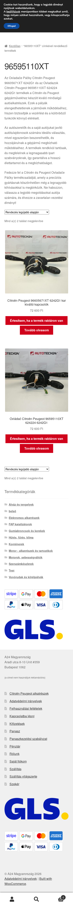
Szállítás (15, 769)
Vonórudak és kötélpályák (26, 577)
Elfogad (12, 26)
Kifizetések (17, 723)
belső (12, 511)
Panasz (15, 731)
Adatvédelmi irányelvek (26, 701)
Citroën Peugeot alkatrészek (29, 693)
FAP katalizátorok (20, 524)
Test (11, 570)
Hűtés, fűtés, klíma (21, 537)
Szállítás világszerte (23, 776)
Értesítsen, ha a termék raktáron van (36, 320)
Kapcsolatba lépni (22, 716)
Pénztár (15, 746)
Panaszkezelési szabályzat (28, 738)
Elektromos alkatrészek (24, 518)
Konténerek (16, 544)
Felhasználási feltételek (26, 708)
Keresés (36, 899)
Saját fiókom (18, 761)
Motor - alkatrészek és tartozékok (31, 551)
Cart (56, 896)
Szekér (14, 784)
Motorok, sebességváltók (25, 557)
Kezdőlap (14, 46)
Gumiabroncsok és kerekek (27, 531)
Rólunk (14, 753)
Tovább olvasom (36, 330)
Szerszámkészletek (21, 564)
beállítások (13, 11)
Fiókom (12, 899)
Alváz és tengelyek (21, 504)
